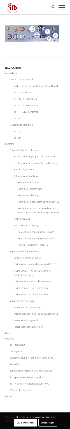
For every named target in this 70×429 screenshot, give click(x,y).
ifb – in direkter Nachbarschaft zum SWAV (29, 383)
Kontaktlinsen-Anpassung (26, 225)
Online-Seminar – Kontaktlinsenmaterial (33, 281)
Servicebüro (15, 364)
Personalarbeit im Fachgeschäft (28, 326)
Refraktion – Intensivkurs (30, 188)
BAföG (8, 333)
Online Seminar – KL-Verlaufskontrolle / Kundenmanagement (33, 273)
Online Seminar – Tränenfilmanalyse (31, 294)
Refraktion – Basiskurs (28, 182)
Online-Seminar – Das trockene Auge (31, 287)
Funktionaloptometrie (24, 169)
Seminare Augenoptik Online (27, 257)
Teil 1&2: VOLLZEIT (22, 92)
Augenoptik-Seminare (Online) (24, 251)
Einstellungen (47, 422)
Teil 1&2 (17, 131)
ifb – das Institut (17, 344)
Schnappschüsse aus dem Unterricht (27, 377)
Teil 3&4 (17, 118)
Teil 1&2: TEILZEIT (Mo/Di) (26, 105)
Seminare (9, 143)
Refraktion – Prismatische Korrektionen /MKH (39, 201)
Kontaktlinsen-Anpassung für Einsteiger (36, 231)
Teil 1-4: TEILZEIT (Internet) (26, 111)
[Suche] (51, 7)
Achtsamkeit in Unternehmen (27, 307)
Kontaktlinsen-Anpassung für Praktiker (36, 238)
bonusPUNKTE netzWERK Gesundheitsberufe (31, 370)
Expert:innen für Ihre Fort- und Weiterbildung (31, 357)
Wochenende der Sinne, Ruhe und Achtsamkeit (36, 313)
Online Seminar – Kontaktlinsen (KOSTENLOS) (35, 264)
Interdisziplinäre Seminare (22, 300)
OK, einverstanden (25, 422)
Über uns (9, 338)
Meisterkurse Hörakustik (21, 124)
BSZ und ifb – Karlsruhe (21, 390)
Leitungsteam (16, 351)
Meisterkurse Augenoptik (21, 79)
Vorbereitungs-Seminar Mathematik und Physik (36, 86)
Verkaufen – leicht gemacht (26, 320)
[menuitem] (51, 7)
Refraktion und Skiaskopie (26, 176)
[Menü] (60, 7)
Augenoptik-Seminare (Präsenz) (24, 150)
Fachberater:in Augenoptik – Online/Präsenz (35, 156)
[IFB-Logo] (29, 7)
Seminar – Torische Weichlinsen (33, 244)
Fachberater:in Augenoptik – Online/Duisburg (35, 163)
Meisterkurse (11, 73)
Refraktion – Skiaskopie (29, 195)
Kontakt (9, 396)
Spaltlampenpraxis (22, 218)
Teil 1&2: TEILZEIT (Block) (25, 99)
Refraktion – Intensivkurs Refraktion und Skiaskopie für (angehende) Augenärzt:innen (39, 210)
